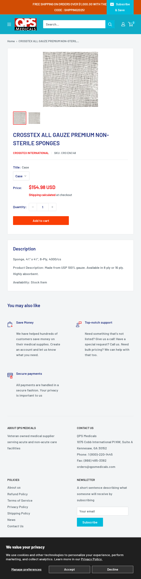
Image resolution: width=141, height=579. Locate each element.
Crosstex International (31, 153)
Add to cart (41, 221)
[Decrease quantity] (33, 207)
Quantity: (20, 207)
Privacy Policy (17, 507)
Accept (69, 569)
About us (14, 487)
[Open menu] (9, 24)
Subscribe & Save (122, 7)
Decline (112, 569)
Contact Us (15, 526)
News (11, 520)
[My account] (123, 24)
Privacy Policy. (91, 559)
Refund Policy (17, 494)
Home (11, 41)
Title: (21, 167)
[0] (130, 24)
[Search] (110, 24)
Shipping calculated (42, 195)
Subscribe (89, 522)
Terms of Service (19, 500)
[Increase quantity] (52, 207)
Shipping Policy (18, 513)
